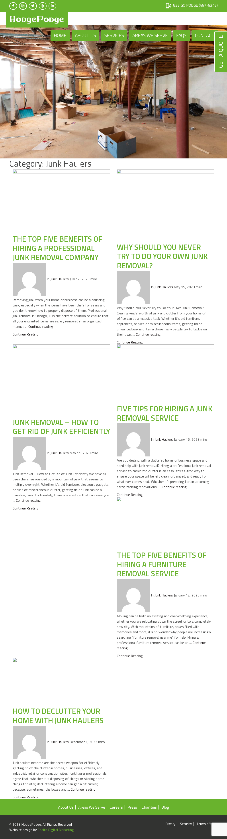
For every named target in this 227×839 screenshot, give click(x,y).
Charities (149, 807)
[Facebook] (13, 6)
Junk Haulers (59, 279)
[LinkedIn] (52, 6)
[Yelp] (43, 6)
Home (60, 35)
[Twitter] (33, 6)
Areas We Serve (150, 35)
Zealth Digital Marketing (56, 829)
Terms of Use (206, 823)
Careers (116, 807)
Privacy (170, 823)
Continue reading (40, 326)
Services (114, 35)
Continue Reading (26, 334)
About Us (85, 35)
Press (132, 807)
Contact (204, 35)
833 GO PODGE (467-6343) (195, 5)
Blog (165, 807)
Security (186, 823)
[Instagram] (23, 6)
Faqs (181, 35)
